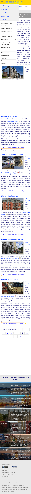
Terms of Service (5, 482)
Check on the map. (6, 119)
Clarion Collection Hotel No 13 (13, 240)
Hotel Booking (5, 6)
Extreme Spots (5, 16)
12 (15, 336)
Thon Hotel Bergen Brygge (12, 154)
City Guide (4, 13)
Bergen (21, 6)
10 (27, 333)
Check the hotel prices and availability (13, 147)
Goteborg (4, 398)
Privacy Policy (13, 482)
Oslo (2, 385)
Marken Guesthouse (9, 279)
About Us (3, 19)
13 (20, 336)
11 (11, 336)
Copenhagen (5, 437)
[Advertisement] (15, 99)
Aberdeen (4, 411)
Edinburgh (4, 450)
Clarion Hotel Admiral (9, 196)
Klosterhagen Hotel (9, 116)
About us (19, 482)
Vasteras (4, 424)
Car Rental (4, 9)
